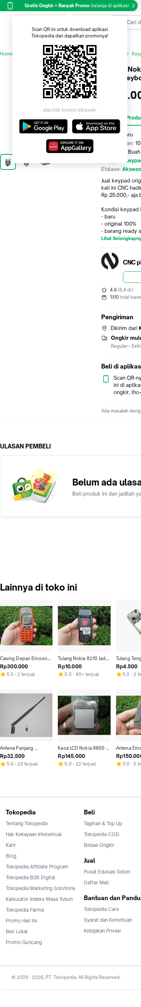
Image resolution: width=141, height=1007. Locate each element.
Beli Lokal (17, 931)
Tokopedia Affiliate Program (37, 867)
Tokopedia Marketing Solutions (40, 888)
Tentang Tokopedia (26, 823)
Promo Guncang (24, 942)
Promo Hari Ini (21, 921)
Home (6, 54)
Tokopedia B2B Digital (30, 877)
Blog (11, 856)
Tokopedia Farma (25, 910)
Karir (11, 845)
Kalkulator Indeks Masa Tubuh (39, 899)
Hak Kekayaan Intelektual (34, 834)
